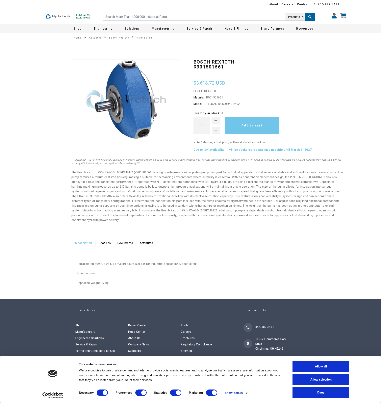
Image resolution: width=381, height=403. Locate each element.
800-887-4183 (328, 4)
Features (105, 243)
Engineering (103, 28)
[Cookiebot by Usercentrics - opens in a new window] (52, 395)
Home (78, 37)
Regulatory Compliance (196, 344)
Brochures (188, 338)
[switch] (141, 393)
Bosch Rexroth (119, 37)
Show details (234, 392)
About (273, 4)
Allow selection (321, 379)
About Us (134, 338)
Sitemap (186, 351)
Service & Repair (86, 344)
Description (83, 243)
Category (95, 37)
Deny (320, 392)
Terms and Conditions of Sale (95, 351)
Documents (125, 243)
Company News (138, 344)
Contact (303, 4)
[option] (126, 99)
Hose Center (136, 332)
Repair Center (137, 325)
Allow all (321, 366)
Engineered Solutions (89, 338)
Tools (184, 325)
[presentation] (83, 243)
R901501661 (145, 37)
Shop (78, 28)
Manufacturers (85, 332)
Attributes (146, 243)
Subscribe (134, 351)
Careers (287, 4)
